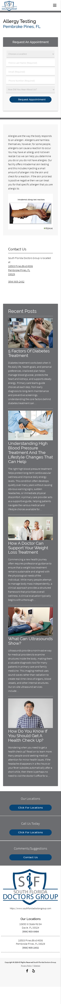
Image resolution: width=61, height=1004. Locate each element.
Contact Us (30, 857)
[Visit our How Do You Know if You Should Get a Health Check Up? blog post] (30, 727)
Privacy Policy (26, 965)
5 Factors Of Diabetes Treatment (29, 353)
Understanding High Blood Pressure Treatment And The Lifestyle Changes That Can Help (30, 452)
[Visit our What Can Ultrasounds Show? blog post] (30, 634)
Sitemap (37, 965)
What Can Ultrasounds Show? (30, 641)
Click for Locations (30, 807)
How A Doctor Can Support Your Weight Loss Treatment (28, 548)
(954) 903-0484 (30, 931)
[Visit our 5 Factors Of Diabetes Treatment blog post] (30, 347)
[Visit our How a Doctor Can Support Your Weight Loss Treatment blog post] (30, 539)
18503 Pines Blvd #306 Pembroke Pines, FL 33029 (20, 270)
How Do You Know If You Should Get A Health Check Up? (27, 736)
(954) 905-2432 (16, 281)
